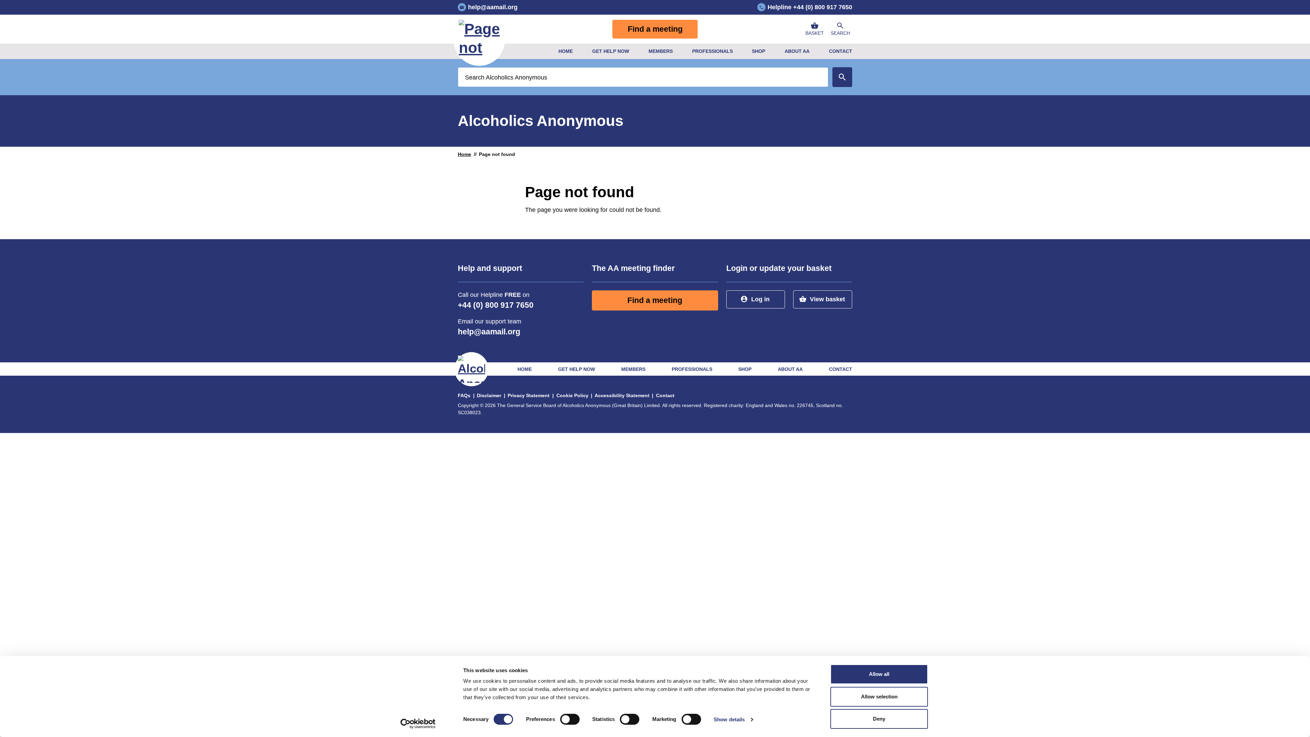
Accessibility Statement (622, 395)
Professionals (712, 51)
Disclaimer (489, 395)
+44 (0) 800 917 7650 (496, 305)
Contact (840, 51)
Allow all (879, 674)
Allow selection (879, 696)
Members (661, 51)
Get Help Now (610, 51)
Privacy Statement (529, 395)
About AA (797, 51)
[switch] (570, 719)
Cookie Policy (572, 395)
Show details (729, 719)
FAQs (464, 395)
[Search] (842, 77)
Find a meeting (655, 29)
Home (565, 51)
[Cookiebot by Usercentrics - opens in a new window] (418, 724)
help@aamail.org (489, 332)
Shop (758, 51)
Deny (879, 719)
